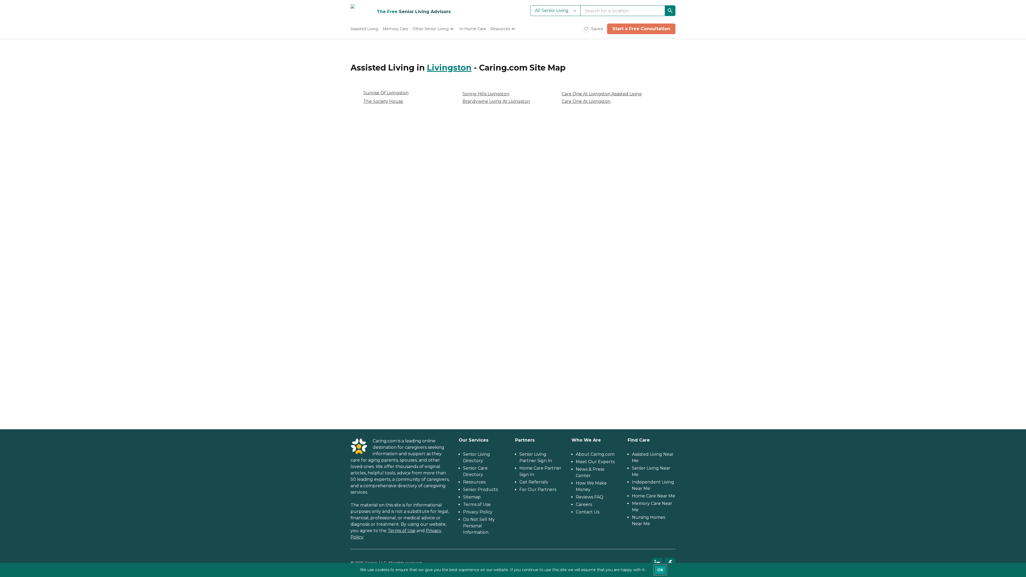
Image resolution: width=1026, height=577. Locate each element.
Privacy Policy (477, 511)
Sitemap (472, 497)
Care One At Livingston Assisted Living (602, 93)
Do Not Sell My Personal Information (479, 526)
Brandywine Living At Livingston (496, 101)
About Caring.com (595, 454)
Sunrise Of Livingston (386, 92)
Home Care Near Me (653, 495)
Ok (660, 569)
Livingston (449, 68)
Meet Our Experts (595, 461)
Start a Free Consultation (641, 28)
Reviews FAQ (589, 497)
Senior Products (480, 489)
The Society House (383, 101)
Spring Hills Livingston (486, 93)
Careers (584, 504)
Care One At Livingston (586, 101)
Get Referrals (533, 482)
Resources (474, 482)
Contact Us (587, 511)
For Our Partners (537, 489)
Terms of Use (401, 530)
